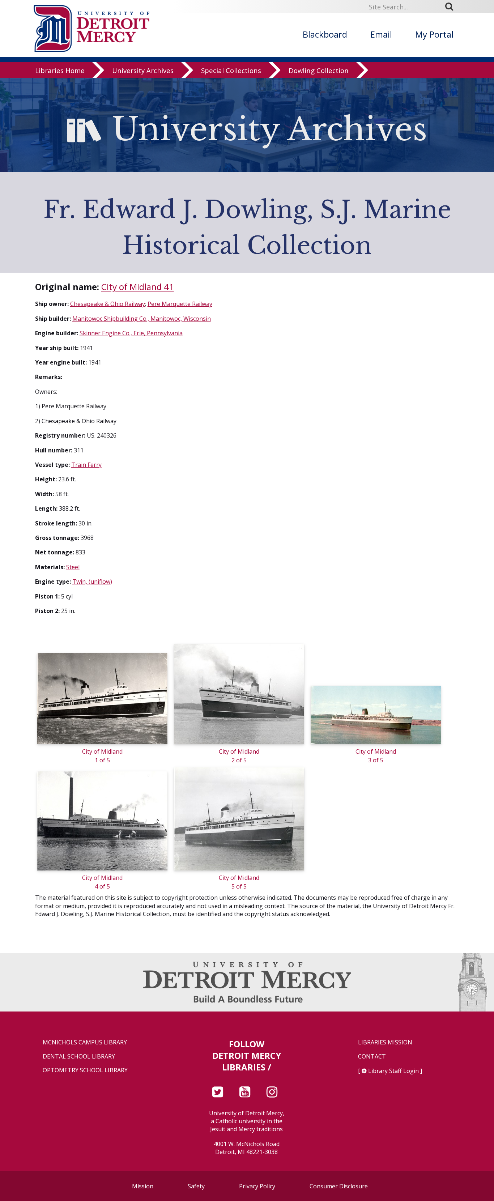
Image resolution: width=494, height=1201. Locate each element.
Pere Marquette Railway (180, 304)
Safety (196, 1186)
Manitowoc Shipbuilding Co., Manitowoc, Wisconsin (141, 319)
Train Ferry (86, 465)
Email (381, 34)
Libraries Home (60, 70)
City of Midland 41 (137, 287)
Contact (372, 1056)
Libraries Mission (385, 1042)
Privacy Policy (257, 1186)
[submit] (451, 6)
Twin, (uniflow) (92, 581)
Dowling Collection (319, 70)
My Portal (434, 34)
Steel (73, 567)
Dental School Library (79, 1056)
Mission (142, 1186)
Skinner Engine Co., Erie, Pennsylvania (131, 333)
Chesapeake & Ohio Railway (107, 304)
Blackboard (325, 34)
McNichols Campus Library (85, 1042)
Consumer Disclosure (339, 1186)
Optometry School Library (85, 1070)
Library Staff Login (393, 1071)
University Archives (143, 70)
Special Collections (231, 70)
